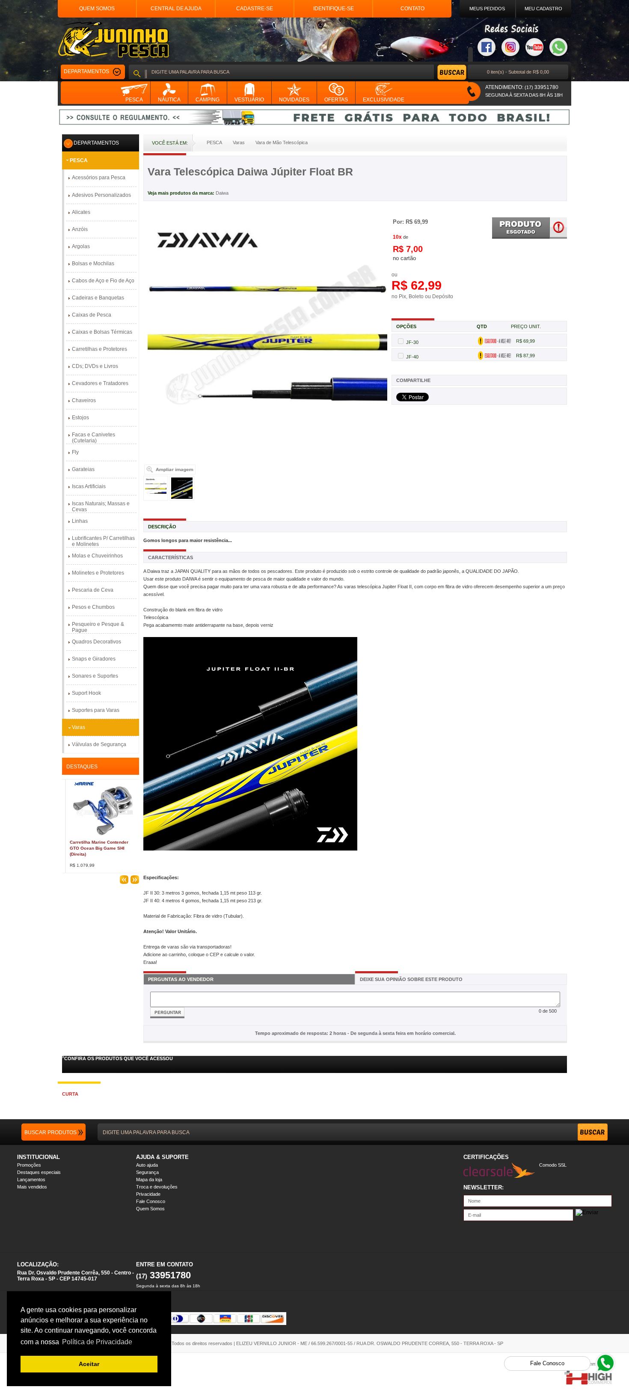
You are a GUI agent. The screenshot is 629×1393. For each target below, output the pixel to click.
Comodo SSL (553, 1165)
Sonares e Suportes (95, 676)
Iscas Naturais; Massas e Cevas (101, 507)
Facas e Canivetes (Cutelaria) (93, 438)
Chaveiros (84, 400)
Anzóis (80, 229)
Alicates (81, 212)
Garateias (83, 469)
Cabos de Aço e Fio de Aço (103, 281)
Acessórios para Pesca (98, 178)
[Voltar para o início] (113, 39)
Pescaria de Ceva (92, 590)
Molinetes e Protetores (98, 573)
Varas (78, 727)
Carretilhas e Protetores (99, 349)
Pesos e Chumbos (93, 607)
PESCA (79, 160)
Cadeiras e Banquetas (98, 298)
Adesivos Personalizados (101, 195)
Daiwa (222, 193)
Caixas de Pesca (91, 315)
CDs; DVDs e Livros (95, 366)
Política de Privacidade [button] (97, 1342)
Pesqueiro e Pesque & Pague (98, 627)
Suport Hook (86, 693)
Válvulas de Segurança (99, 744)
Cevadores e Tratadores (100, 383)
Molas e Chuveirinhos (97, 556)
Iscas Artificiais (89, 486)
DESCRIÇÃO (162, 526)
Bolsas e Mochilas (93, 264)
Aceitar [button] (89, 1363)
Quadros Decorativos (96, 642)
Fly (75, 452)
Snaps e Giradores (94, 659)
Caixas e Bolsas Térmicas (102, 332)
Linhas (80, 521)
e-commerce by (595, 1363)
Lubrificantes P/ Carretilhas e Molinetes (103, 541)
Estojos (80, 418)
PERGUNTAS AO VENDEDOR (181, 979)
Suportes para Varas (95, 710)
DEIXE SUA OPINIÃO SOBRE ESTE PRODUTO (411, 979)
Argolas (81, 246)
